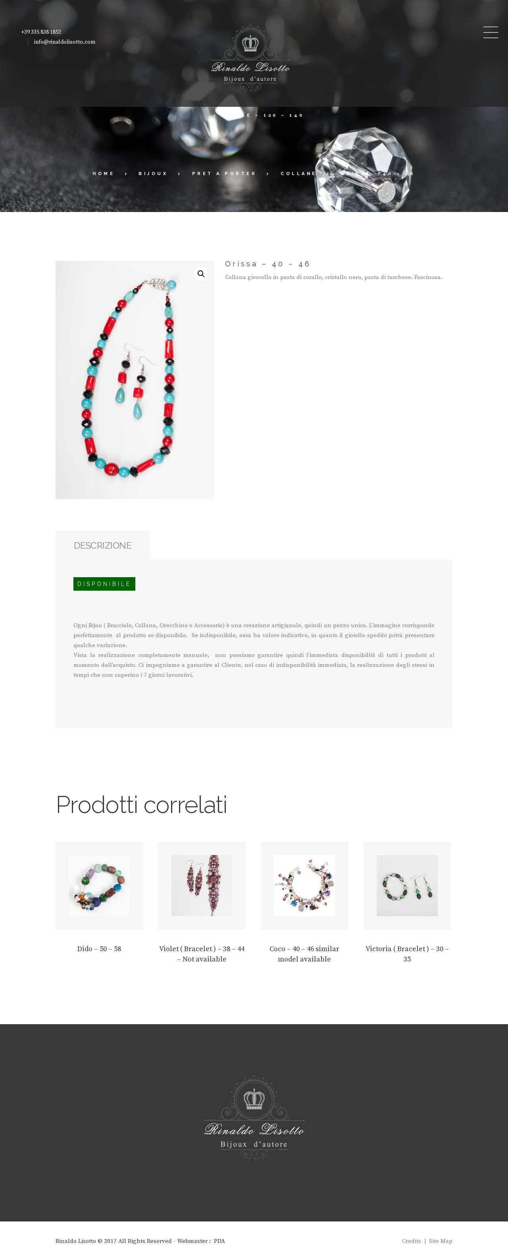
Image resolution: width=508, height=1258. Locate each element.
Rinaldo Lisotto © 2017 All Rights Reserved (114, 1241)
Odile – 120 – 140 (265, 115)
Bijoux (153, 173)
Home (103, 173)
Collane (299, 173)
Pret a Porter (224, 173)
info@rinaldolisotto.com (64, 42)
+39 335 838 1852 (41, 32)
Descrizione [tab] (103, 545)
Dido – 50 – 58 (99, 949)
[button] (201, 274)
